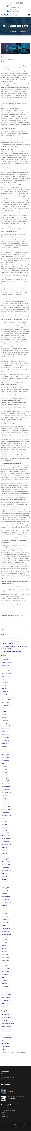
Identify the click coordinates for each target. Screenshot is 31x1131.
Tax (22, 615)
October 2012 (5, 931)
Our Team (4, 1114)
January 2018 (5, 781)
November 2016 (6, 810)
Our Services (5, 1116)
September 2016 (6, 815)
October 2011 (5, 960)
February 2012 (5, 954)
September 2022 (6, 674)
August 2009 (5, 1003)
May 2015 (4, 853)
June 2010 (4, 980)
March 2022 (5, 691)
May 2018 (4, 769)
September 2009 (6, 1000)
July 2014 (4, 876)
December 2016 (6, 807)
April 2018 (4, 772)
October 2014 (5, 867)
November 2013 (6, 896)
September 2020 (6, 726)
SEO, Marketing (6, 1046)
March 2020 (5, 731)
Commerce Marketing (8, 1023)
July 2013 (4, 908)
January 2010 (5, 989)
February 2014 (5, 888)
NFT (19, 615)
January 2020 (5, 737)
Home (6, 31)
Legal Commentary (13, 615)
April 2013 (4, 914)
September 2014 (6, 870)
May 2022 (4, 685)
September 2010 (6, 974)
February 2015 (5, 859)
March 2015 (5, 856)
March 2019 (5, 752)
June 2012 (4, 943)
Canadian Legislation (7, 1017)
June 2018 (4, 766)
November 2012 (6, 928)
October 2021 (5, 703)
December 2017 (6, 784)
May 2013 (4, 911)
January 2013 (5, 922)
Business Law (6, 613)
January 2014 (5, 891)
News (9, 1125)
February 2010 (5, 986)
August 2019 (5, 743)
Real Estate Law (6, 1043)
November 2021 (6, 700)
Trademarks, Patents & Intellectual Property (13, 1052)
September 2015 (6, 844)
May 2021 (4, 714)
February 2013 (5, 919)
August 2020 (5, 729)
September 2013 (6, 902)
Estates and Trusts (15, 613)
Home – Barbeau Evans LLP (8, 1110)
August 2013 (5, 905)
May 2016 (4, 821)
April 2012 (4, 948)
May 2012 (4, 945)
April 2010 (4, 983)
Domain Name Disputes (8, 1029)
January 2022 (5, 697)
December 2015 (6, 836)
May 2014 (4, 882)
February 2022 (6, 694)
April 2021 (4, 717)
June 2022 (5, 682)
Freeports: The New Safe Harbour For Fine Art (14, 638)
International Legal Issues (8, 1035)
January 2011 (5, 969)
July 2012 (4, 940)
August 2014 (5, 873)
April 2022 (4, 688)
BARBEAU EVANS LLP (17, 1128)
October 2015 (5, 841)
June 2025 (5, 659)
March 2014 (5, 885)
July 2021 (4, 708)
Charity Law (5, 1020)
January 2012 (5, 957)
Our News (4, 1112)
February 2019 (5, 755)
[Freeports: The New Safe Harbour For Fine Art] (3, 1091)
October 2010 (5, 971)
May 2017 (4, 798)
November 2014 (6, 865)
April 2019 (4, 749)
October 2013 (5, 899)
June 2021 (4, 711)
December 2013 (6, 893)
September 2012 (6, 934)
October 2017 (5, 789)
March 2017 (5, 804)
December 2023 (6, 662)
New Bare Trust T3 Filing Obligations (12, 641)
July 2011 (4, 963)
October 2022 (5, 671)
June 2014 (4, 879)
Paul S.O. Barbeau (7, 59)
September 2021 (6, 705)
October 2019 (5, 740)
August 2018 (5, 763)
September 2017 (6, 792)
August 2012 (5, 937)
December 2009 (6, 992)
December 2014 (6, 862)
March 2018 (5, 775)
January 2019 (5, 757)
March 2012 (5, 951)
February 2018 (5, 778)
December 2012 (6, 925)
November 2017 (6, 786)
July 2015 (4, 850)
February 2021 (5, 723)
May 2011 (4, 966)
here (2, 105)
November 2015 (6, 838)
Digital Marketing (6, 1026)
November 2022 (6, 668)
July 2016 (4, 818)
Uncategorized (6, 1055)
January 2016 (5, 833)
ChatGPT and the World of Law (11, 644)
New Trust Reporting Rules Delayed (12, 651)
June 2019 (4, 746)
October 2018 (5, 760)
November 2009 (6, 995)
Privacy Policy (24, 1125)
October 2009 (6, 997)
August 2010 (5, 977)
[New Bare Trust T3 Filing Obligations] (3, 1098)
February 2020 (6, 734)
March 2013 (5, 917)
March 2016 (5, 827)
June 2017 (4, 795)
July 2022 (4, 679)
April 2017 (4, 801)
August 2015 (5, 847)
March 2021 (5, 720)
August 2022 (5, 676)
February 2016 (5, 830)
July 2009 (4, 1006)
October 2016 (5, 812)
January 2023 (5, 665)
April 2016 (4, 824)
